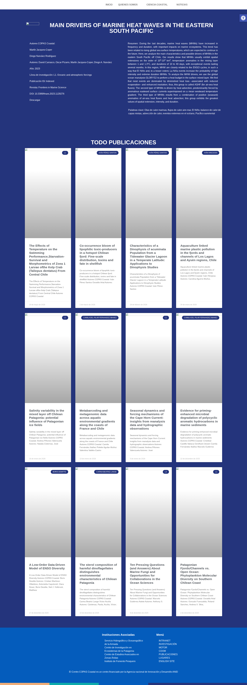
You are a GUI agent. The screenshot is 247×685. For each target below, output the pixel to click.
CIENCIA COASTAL (157, 4)
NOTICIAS (182, 4)
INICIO (109, 4)
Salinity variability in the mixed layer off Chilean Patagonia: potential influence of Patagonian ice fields (46, 418)
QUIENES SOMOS (128, 4)
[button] (243, 18)
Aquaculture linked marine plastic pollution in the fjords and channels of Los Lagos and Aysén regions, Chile (198, 253)
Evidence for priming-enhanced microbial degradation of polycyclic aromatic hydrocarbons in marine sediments (199, 418)
